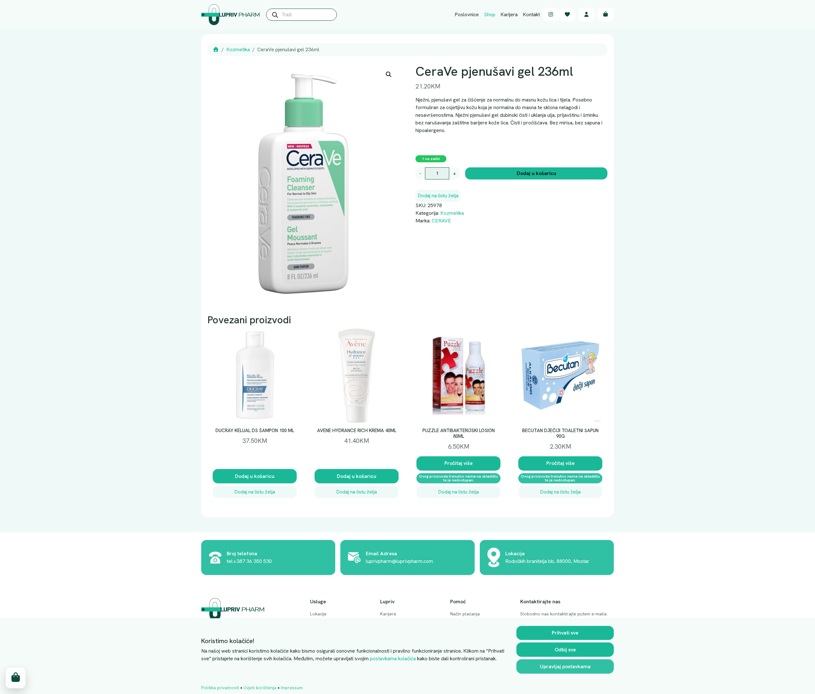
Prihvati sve (565, 632)
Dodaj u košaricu (536, 173)
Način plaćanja (465, 614)
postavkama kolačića (393, 658)
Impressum (292, 687)
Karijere (388, 614)
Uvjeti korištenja (260, 687)
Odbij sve (565, 649)
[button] (388, 74)
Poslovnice (467, 14)
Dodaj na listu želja (438, 195)
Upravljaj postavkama (565, 666)
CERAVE (441, 220)
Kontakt (531, 14)
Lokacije (318, 614)
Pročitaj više (458, 463)
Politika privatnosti (220, 687)
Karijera (509, 14)
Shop (489, 14)
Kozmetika (238, 49)
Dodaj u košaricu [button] (254, 476)
